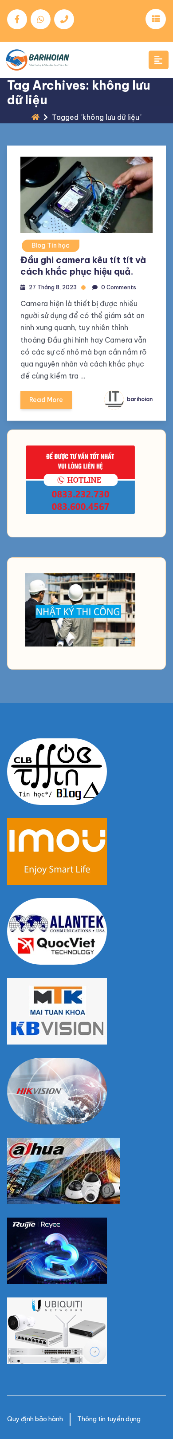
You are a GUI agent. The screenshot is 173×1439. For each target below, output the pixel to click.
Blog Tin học (50, 245)
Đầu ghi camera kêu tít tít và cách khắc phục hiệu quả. (83, 265)
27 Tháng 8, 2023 (53, 287)
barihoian (139, 399)
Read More (46, 400)
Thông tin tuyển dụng (109, 1419)
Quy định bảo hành (35, 1419)
